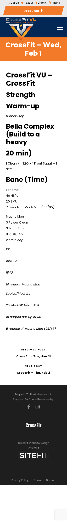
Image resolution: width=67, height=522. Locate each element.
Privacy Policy (20, 480)
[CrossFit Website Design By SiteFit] (33, 455)
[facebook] (28, 407)
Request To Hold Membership (33, 394)
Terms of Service (44, 480)
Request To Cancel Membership (33, 399)
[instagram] (38, 407)
